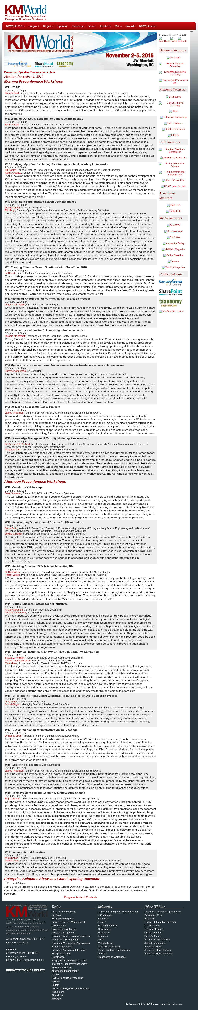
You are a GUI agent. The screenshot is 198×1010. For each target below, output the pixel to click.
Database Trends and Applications (162, 911)
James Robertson (14, 412)
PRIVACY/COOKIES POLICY (25, 970)
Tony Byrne (11, 701)
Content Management (63, 932)
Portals (55, 985)
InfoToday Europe (153, 929)
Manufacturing (105, 943)
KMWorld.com (147, 26)
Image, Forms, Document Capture (69, 960)
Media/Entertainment (109, 946)
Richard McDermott (15, 336)
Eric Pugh (10, 210)
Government (104, 929)
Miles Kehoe (11, 858)
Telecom (102, 953)
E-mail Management (62, 946)
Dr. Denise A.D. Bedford (17, 444)
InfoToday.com (152, 925)
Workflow (56, 999)
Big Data (56, 915)
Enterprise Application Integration (69, 950)
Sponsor (62, 26)
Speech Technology (154, 943)
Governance (58, 957)
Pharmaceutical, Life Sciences (114, 950)
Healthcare (104, 932)
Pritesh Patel (11, 860)
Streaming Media (153, 946)
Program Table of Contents (80, 897)
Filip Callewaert (13, 798)
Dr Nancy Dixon (13, 735)
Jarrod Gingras (13, 704)
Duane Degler (12, 207)
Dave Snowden (13, 493)
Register (48, 26)
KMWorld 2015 (15, 26)
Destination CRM (153, 915)
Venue (92, 26)
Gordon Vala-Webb (15, 304)
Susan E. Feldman (14, 658)
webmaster (177, 1004)
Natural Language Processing (67, 978)
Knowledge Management (65, 971)
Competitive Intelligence (64, 929)
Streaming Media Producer (158, 953)
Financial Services (107, 925)
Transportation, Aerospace (112, 957)
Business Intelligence (63, 918)
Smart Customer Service (157, 939)
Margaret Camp (13, 449)
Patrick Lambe (12, 575)
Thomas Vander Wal (15, 371)
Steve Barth (11, 528)
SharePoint (57, 995)
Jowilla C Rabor (13, 533)
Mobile (55, 974)
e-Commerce (105, 915)
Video (118, 26)
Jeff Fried (10, 273)
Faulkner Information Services (160, 922)
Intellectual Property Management (69, 964)
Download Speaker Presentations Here (29, 72)
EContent (149, 918)
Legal (101, 939)
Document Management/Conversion (71, 943)
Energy (102, 922)
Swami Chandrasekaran (18, 660)
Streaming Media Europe (157, 950)
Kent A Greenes (13, 172)
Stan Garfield (12, 93)
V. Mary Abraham (14, 609)
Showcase (78, 26)
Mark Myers (11, 663)
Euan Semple (12, 124)
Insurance (103, 936)
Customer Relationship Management (71, 936)
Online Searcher (153, 932)
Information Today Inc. (17, 942)
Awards (130, 26)
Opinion (56, 981)
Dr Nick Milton (12, 572)
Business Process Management (68, 922)
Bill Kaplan (10, 170)
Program (33, 26)
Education (103, 918)
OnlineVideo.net (152, 936)
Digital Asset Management (65, 939)
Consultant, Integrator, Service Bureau (118, 911)
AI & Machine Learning (64, 911)
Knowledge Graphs (62, 967)
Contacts (105, 26)
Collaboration (59, 925)
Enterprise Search (61, 953)
